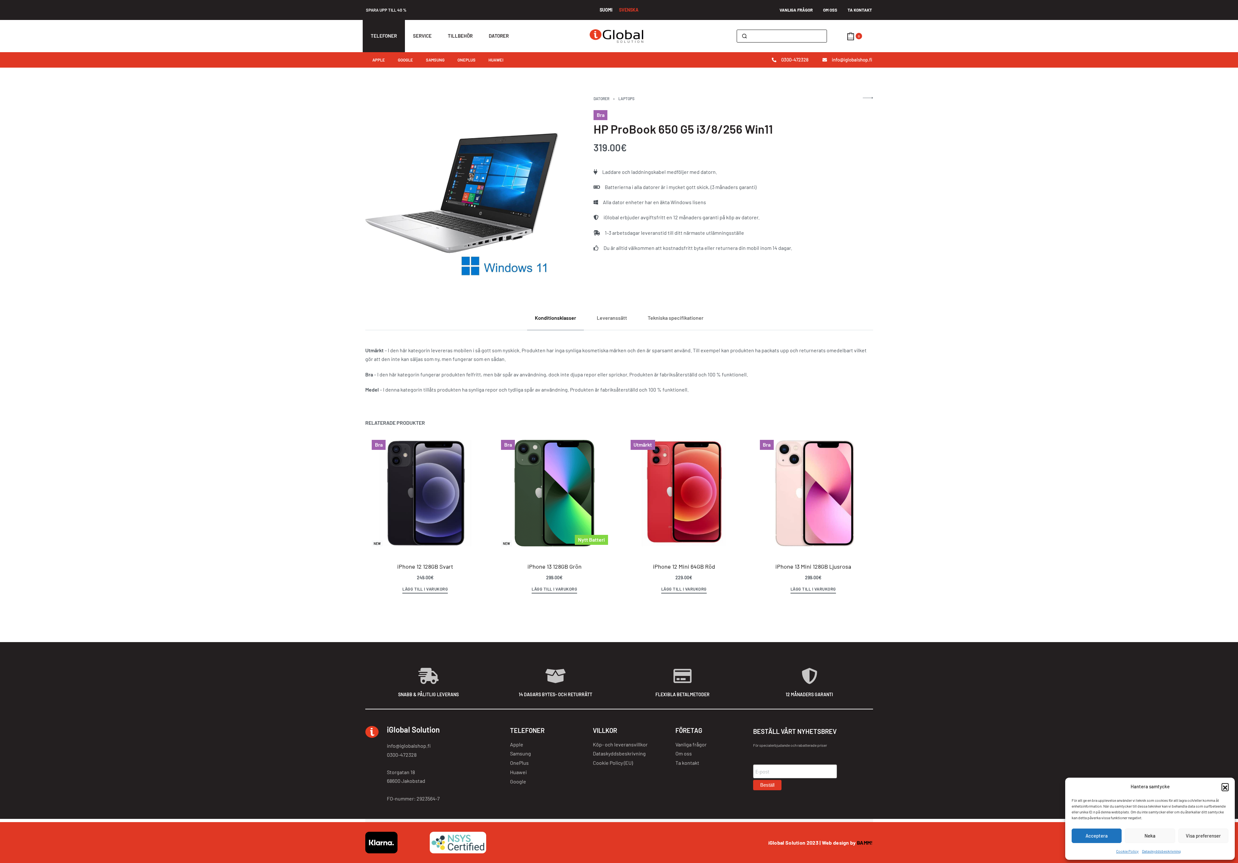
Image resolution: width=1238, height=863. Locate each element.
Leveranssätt (612, 318)
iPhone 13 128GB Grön (554, 566)
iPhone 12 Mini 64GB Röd (684, 566)
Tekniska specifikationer (675, 318)
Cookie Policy (1127, 851)
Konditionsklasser (555, 318)
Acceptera (1097, 836)
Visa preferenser (1203, 836)
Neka (1150, 836)
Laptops (626, 98)
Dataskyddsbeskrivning (1161, 851)
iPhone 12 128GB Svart (425, 566)
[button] (1225, 786)
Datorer (601, 98)
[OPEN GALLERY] (461, 193)
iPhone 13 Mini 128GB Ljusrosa (813, 566)
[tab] (555, 318)
